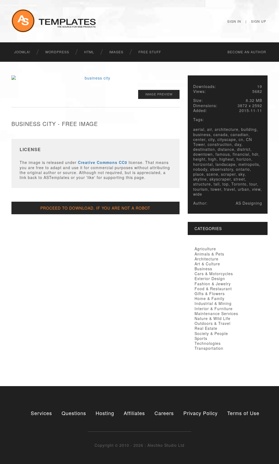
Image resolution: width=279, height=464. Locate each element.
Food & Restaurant (213, 288)
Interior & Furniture (214, 308)
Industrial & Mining (213, 303)
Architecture (207, 259)
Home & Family (210, 298)
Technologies (208, 343)
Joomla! (22, 51)
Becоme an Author (247, 51)
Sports (201, 338)
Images (116, 51)
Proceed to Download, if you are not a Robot (95, 208)
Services (41, 412)
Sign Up (258, 21)
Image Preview (158, 94)
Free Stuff (149, 51)
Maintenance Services (216, 313)
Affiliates (134, 412)
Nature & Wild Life (213, 318)
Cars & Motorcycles (214, 273)
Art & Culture (207, 263)
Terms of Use (243, 412)
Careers (164, 412)
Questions (74, 412)
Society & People (211, 333)
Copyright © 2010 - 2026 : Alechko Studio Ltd (139, 445)
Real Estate (206, 328)
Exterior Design (210, 278)
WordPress (57, 51)
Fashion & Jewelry (213, 283)
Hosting (105, 412)
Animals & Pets (209, 254)
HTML (89, 51)
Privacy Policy (200, 412)
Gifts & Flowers (210, 293)
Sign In (234, 21)
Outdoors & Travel (213, 323)
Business (203, 268)
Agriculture (205, 248)
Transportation (209, 348)
